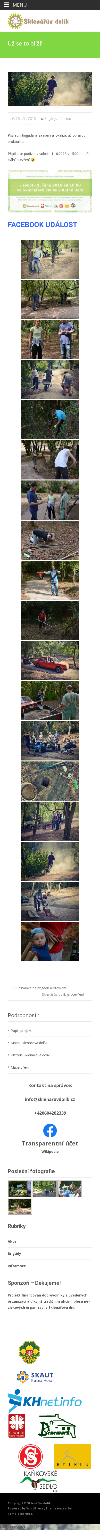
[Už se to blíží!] (50, 89)
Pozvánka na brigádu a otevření (39, 988)
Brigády (50, 118)
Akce (12, 1241)
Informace (66, 118)
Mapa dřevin (20, 1067)
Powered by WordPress (26, 1508)
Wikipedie (50, 1151)
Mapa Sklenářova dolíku (29, 1042)
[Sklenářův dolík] (34, 20)
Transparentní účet (50, 1143)
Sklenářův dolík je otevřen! (65, 994)
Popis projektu (22, 1030)
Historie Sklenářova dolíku (31, 1055)
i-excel (62, 1508)
